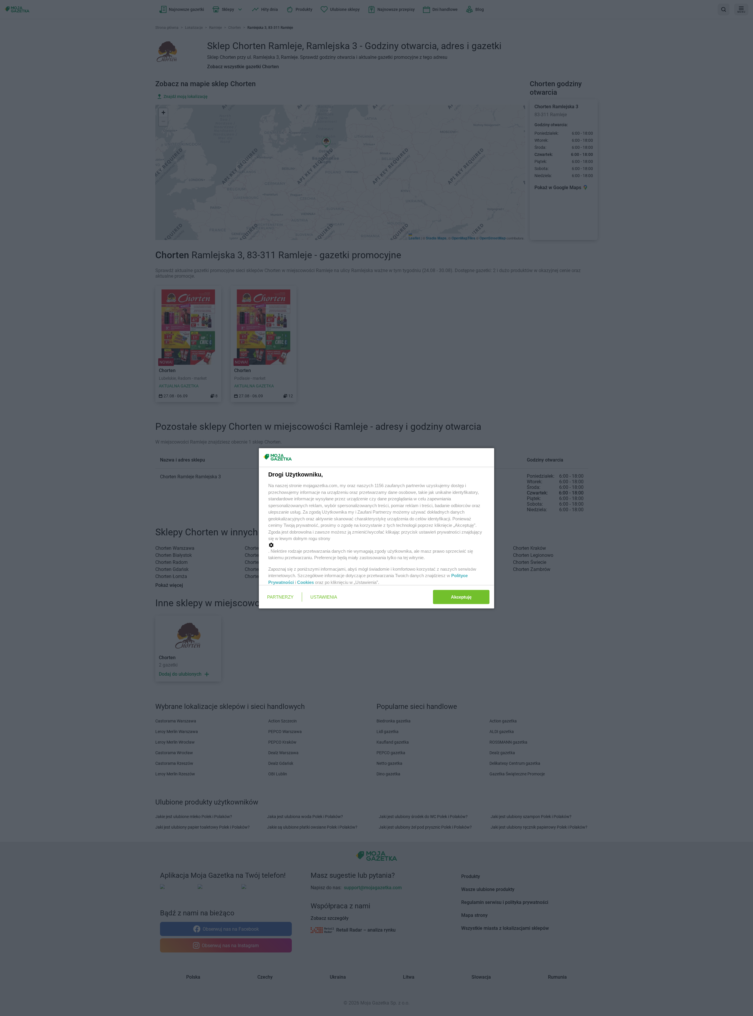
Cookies (305, 581)
